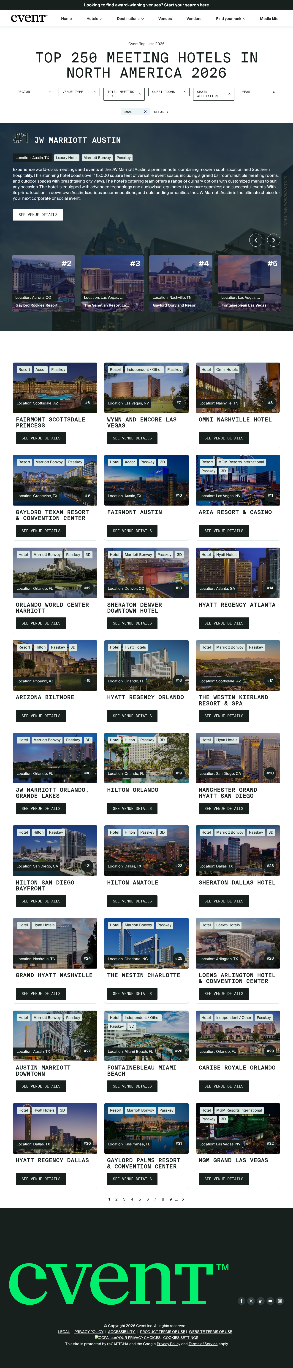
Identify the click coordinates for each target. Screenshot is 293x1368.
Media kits (269, 19)
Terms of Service (203, 1343)
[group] (43, 284)
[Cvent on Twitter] (251, 1301)
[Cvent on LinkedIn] (261, 1301)
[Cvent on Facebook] (241, 1301)
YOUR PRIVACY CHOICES (138, 1337)
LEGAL (64, 1331)
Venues (165, 19)
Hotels (92, 19)
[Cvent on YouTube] (270, 1301)
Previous (255, 240)
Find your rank (228, 19)
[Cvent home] (29, 18)
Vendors (194, 19)
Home (66, 19)
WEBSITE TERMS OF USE (210, 1331)
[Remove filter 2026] (145, 111)
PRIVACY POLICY (88, 1331)
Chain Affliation (207, 94)
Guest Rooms (163, 92)
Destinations (128, 19)
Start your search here (186, 5)
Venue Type (72, 92)
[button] (163, 112)
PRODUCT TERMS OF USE (162, 1331)
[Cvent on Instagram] (280, 1301)
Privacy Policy (168, 1343)
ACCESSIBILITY (122, 1331)
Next (273, 240)
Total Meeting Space (120, 94)
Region (24, 92)
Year (246, 92)
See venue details (38, 215)
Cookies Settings (180, 1337)
